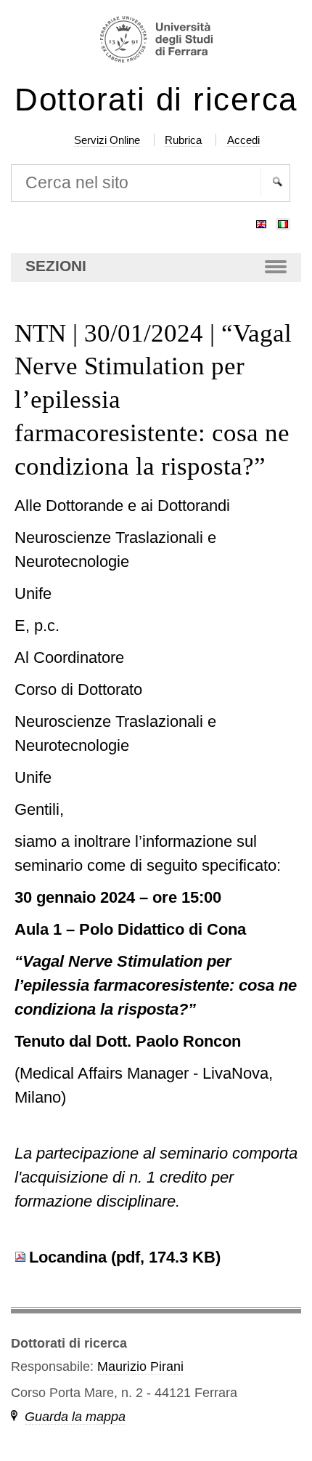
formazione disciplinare (95, 1201)
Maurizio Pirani (140, 1366)
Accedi (243, 140)
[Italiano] (283, 221)
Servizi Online (107, 140)
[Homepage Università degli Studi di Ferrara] (155, 41)
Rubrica (183, 140)
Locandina (68, 1257)
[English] (261, 221)
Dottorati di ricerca (156, 99)
